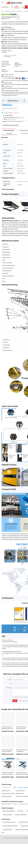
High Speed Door (20, 793)
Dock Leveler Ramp (7, 829)
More (3, 832)
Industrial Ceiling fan (6, 796)
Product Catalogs (23, 787)
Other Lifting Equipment (8, 811)
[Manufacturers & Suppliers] (14, 2)
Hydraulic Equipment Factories (10, 826)
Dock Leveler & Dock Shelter (8, 793)
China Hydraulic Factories (9, 822)
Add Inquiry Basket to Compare (10, 125)
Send (15, 700)
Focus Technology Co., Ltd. (19, 837)
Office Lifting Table (7, 814)
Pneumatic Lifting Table (20, 814)
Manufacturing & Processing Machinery (14, 11)
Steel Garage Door (6, 790)
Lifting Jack (20, 811)
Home (3, 11)
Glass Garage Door (20, 790)
